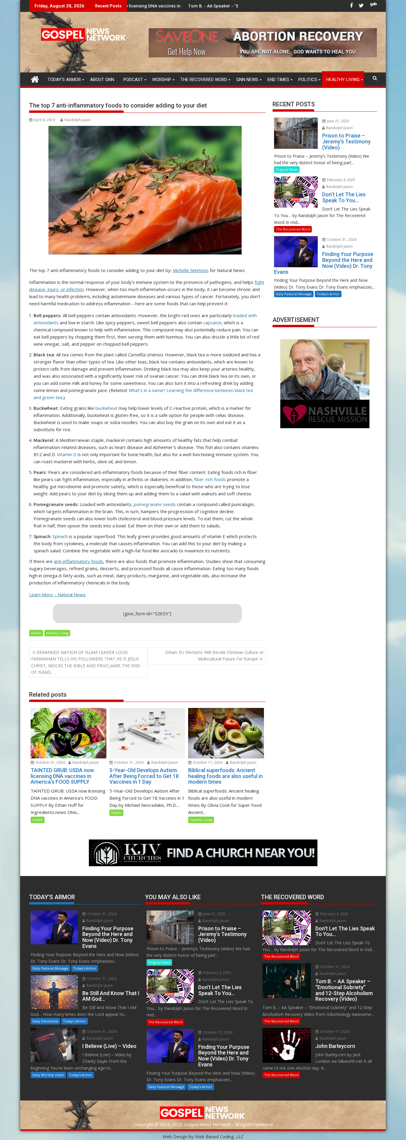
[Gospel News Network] (35, 78)
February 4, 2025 (340, 179)
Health (36, 633)
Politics (307, 79)
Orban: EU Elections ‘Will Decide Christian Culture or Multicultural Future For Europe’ (214, 655)
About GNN (102, 79)
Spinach (60, 536)
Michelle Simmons (191, 270)
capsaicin (212, 322)
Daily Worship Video (48, 1075)
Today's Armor (328, 294)
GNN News (247, 79)
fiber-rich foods (210, 479)
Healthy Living (343, 79)
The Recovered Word (203, 79)
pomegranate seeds (155, 504)
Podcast (133, 79)
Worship (161, 79)
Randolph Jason (77, 119)
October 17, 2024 (207, 762)
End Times (278, 79)
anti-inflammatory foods (78, 561)
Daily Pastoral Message (294, 294)
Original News (287, 169)
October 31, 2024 (49, 762)
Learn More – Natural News (57, 594)
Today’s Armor (64, 79)
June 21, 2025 (337, 121)
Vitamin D (66, 454)
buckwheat (106, 408)
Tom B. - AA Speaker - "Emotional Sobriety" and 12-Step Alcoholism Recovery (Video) (211, 6)
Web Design (175, 1136)
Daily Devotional (45, 1021)
